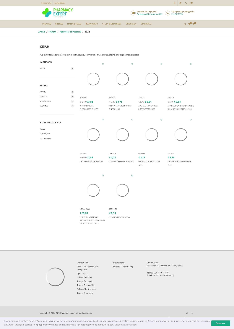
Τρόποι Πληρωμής (85, 281)
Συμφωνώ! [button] (220, 323)
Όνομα (42, 129)
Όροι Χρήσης (82, 273)
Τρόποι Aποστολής (85, 293)
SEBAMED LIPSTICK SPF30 (119, 217)
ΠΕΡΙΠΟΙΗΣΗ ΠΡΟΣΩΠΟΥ (70, 32)
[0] (193, 24)
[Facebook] (175, 3)
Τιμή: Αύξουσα (45, 134)
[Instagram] (180, 3)
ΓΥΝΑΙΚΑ (52, 32)
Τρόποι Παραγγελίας (86, 285)
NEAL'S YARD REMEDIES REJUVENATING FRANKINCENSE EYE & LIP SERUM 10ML (92, 220)
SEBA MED (44, 106)
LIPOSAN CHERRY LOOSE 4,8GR (121, 162)
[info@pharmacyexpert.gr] (191, 3)
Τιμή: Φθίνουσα (45, 138)
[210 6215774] (186, 3)
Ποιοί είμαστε (118, 263)
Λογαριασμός (60, 3)
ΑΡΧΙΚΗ (41, 32)
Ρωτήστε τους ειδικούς (122, 267)
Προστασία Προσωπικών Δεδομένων (87, 268)
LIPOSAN (43, 97)
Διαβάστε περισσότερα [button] (125, 325)
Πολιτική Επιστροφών (87, 289)
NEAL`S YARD (45, 101)
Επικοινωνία (46, 3)
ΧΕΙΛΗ (87, 32)
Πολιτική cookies (84, 277)
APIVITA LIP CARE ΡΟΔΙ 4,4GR (91, 162)
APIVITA (43, 92)
